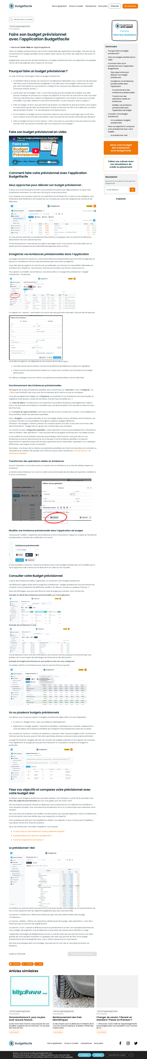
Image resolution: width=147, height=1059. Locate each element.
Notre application (59, 6)
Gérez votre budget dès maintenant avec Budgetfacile (121, 147)
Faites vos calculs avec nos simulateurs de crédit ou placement (121, 164)
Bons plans (103, 6)
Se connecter (130, 6)
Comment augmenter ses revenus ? (28, 840)
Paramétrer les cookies (117, 1055)
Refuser (98, 1055)
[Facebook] (120, 1043)
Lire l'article (14, 1032)
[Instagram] (128, 1043)
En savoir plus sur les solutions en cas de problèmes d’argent (38, 831)
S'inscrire (115, 6)
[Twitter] (136, 1043)
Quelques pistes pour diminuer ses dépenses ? (32, 835)
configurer (69, 1057)
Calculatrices (90, 6)
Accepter (84, 1055)
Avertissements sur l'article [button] (82, 954)
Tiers (12, 392)
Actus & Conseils (76, 6)
